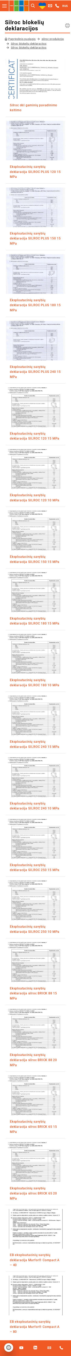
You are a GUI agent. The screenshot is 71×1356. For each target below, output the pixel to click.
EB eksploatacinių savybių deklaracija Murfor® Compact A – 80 (35, 1327)
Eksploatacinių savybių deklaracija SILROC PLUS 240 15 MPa (35, 372)
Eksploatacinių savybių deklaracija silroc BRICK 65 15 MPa (33, 1126)
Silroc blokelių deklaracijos (29, 43)
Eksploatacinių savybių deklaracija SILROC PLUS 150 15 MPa (35, 238)
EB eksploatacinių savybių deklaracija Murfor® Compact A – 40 (35, 1260)
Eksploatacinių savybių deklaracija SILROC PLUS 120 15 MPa (35, 172)
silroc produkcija (53, 39)
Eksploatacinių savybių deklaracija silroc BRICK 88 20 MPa (33, 1060)
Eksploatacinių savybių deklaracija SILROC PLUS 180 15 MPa (35, 305)
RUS (65, 5)
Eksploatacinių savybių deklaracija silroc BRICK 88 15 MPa (33, 993)
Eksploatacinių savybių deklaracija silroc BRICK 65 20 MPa (33, 1193)
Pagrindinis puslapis (22, 39)
